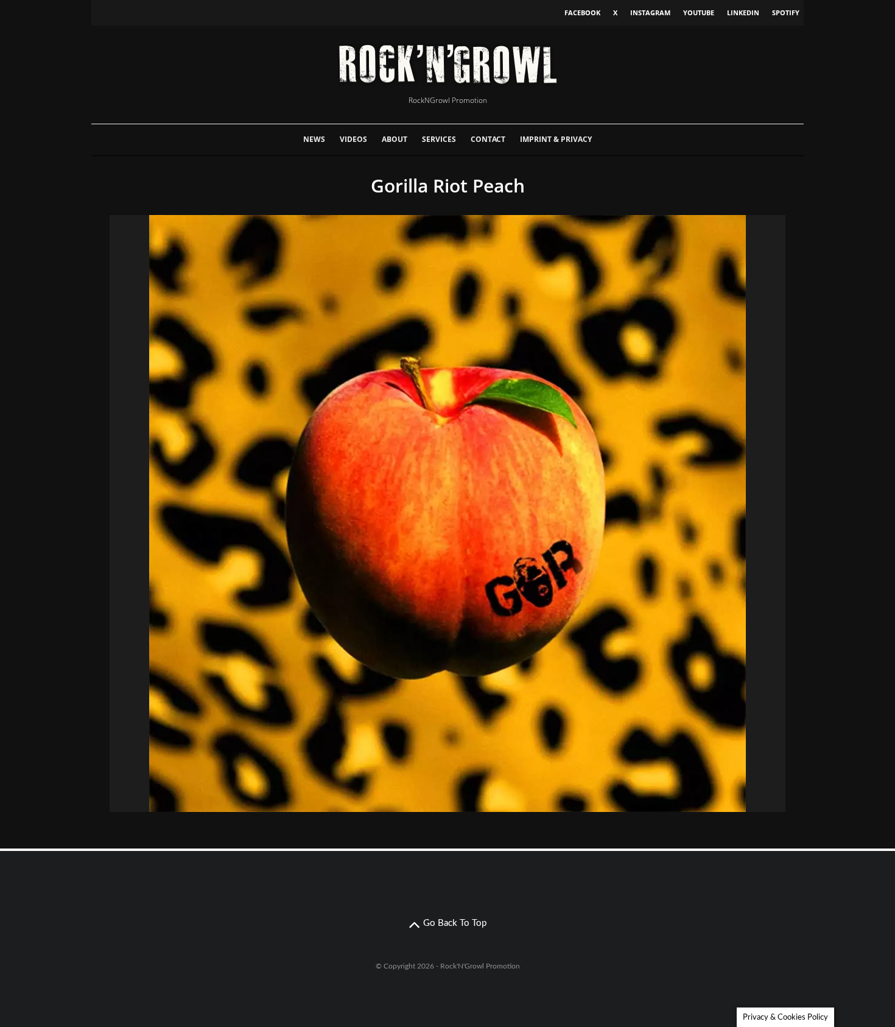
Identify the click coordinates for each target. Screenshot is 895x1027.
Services (439, 139)
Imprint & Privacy (556, 139)
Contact (488, 139)
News (314, 139)
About (394, 139)
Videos (353, 139)
